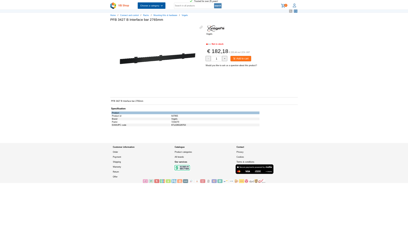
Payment (117, 157)
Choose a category (150, 5)
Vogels (185, 15)
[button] (201, 27)
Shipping (117, 162)
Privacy (240, 152)
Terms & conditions (245, 162)
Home (113, 15)
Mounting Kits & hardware (165, 15)
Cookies (240, 157)
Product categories (183, 152)
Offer (115, 177)
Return (116, 172)
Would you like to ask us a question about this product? (231, 65)
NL (290, 11)
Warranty (117, 167)
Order (115, 152)
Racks (146, 15)
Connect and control (129, 15)
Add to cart (242, 58)
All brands (179, 157)
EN (295, 11)
